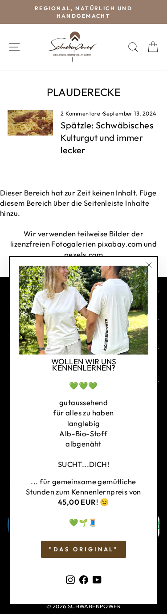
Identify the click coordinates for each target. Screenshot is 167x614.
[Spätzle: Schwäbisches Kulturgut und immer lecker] (30, 123)
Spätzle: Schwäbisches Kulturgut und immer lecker (107, 137)
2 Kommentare (81, 113)
